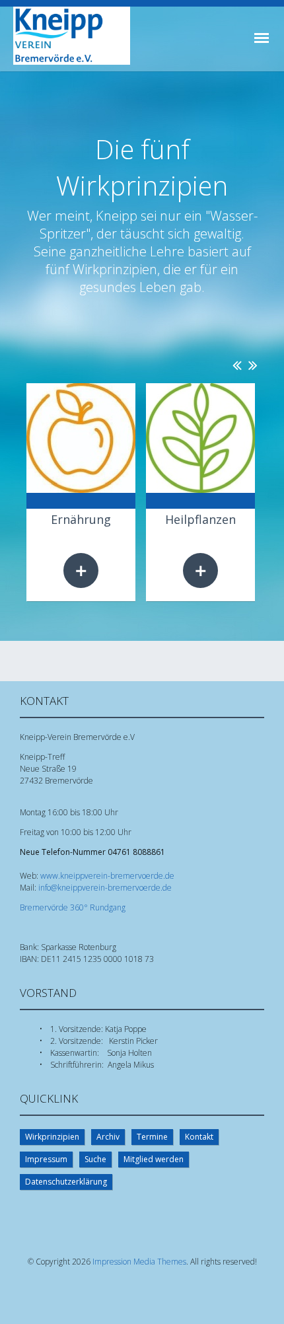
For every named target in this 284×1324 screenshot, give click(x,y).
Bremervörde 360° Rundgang (72, 907)
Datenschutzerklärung (66, 1181)
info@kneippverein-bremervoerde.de (105, 887)
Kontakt (199, 1136)
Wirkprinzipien (52, 1136)
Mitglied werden (154, 1159)
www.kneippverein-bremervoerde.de (107, 875)
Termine (152, 1136)
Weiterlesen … (80, 570)
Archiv (108, 1136)
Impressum (46, 1159)
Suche (95, 1159)
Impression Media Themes (139, 1261)
